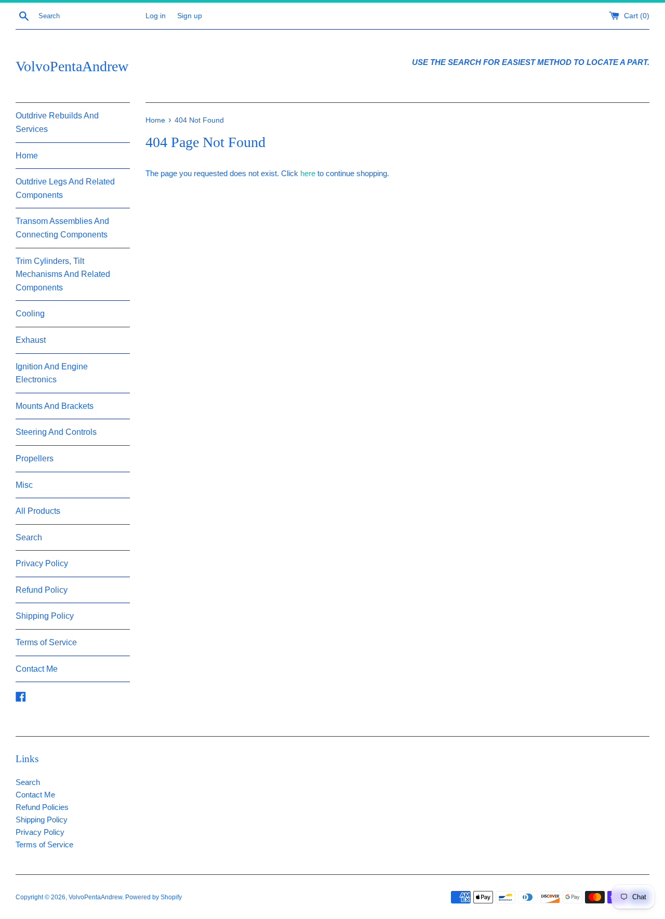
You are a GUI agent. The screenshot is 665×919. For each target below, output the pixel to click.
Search (29, 537)
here (307, 173)
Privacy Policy (42, 563)
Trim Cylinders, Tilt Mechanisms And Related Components (63, 274)
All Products (38, 511)
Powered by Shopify (153, 897)
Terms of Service (46, 642)
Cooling (30, 313)
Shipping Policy (45, 615)
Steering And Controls (56, 432)
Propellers (35, 458)
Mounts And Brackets (55, 406)
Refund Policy (42, 589)
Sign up (189, 16)
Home (27, 155)
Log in (155, 16)
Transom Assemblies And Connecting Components (62, 228)
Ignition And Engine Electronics (52, 373)
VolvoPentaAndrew (72, 66)
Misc (24, 485)
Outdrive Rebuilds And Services (57, 122)
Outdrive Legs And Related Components (65, 188)
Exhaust (31, 340)
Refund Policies (42, 807)
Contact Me (37, 668)
